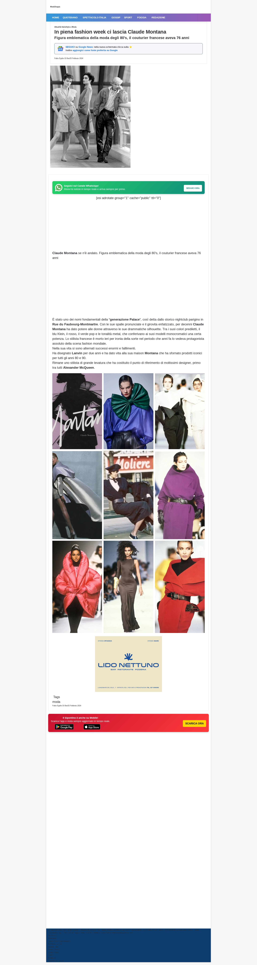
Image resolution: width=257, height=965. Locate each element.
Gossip (116, 17)
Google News (86, 47)
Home (55, 17)
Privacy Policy (53, 950)
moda (56, 702)
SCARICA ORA (194, 723)
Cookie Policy (53, 952)
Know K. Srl (95, 930)
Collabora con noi (55, 944)
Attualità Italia (60, 27)
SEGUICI (70, 47)
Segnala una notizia (55, 961)
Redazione (158, 17)
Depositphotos (137, 930)
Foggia (141, 17)
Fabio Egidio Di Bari (62, 58)
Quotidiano (70, 17)
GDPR (50, 955)
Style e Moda (71, 27)
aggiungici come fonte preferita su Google (95, 50)
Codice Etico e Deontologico (59, 941)
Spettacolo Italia (94, 17)
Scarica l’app (53, 947)
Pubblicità (52, 958)
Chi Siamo (52, 936)
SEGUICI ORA (193, 188)
